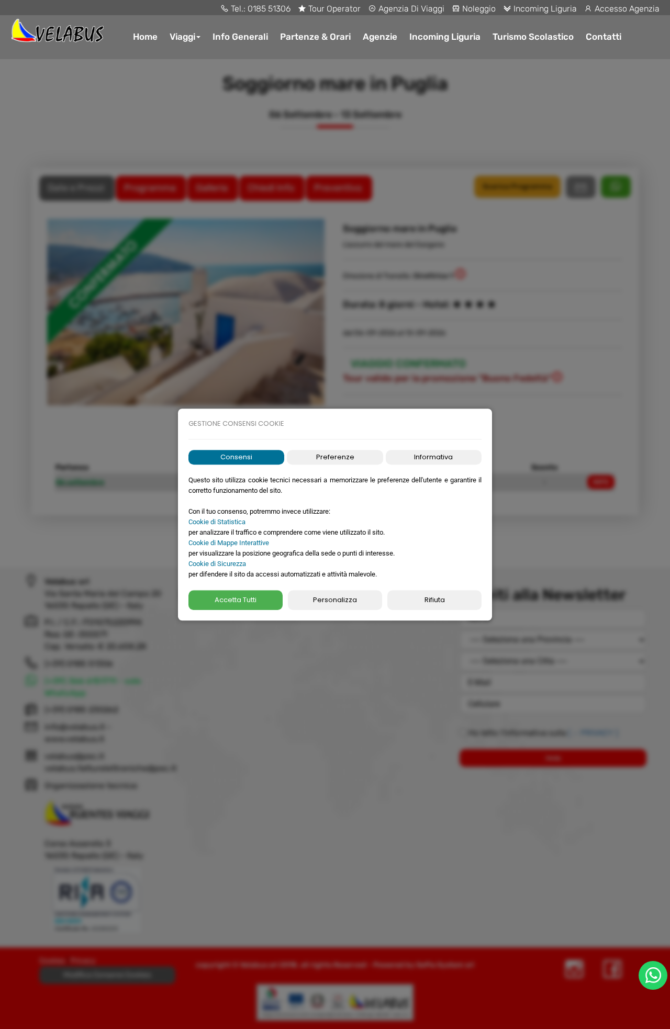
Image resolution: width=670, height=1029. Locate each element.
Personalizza (335, 600)
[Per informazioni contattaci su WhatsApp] (653, 975)
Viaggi (182, 36)
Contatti (603, 36)
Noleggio (478, 9)
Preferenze (335, 457)
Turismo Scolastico (533, 36)
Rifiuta (435, 600)
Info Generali (240, 36)
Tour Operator (333, 9)
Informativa (433, 457)
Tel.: (238, 9)
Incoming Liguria (544, 9)
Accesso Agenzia (626, 9)
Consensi (236, 457)
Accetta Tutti (235, 600)
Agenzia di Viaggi (410, 9)
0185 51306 (269, 9)
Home (145, 36)
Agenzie (380, 36)
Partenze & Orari (315, 36)
